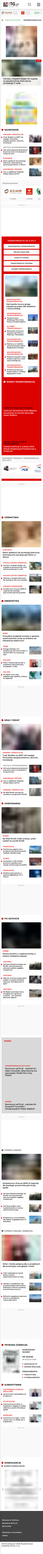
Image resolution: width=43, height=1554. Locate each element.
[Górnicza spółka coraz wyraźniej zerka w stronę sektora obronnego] (35, 1208)
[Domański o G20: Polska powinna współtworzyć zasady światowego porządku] (35, 862)
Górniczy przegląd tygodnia (18, 408)
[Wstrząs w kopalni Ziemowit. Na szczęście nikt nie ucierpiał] (35, 578)
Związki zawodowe (13, 586)
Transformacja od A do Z (17, 1066)
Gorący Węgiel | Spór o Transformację (15, 443)
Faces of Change (21, 258)
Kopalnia (7, 1415)
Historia (7, 962)
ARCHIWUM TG (30, 1364)
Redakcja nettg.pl (10, 1523)
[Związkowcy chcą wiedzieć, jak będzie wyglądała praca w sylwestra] (35, 1220)
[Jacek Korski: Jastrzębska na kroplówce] (35, 1393)
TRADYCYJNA (30, 1375)
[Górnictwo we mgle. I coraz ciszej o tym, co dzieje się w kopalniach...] (35, 1418)
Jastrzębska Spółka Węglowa (13, 1390)
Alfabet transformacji (21, 269)
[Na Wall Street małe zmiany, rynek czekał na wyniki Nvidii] (21, 820)
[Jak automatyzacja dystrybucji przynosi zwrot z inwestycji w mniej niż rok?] (35, 150)
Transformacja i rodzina (21, 263)
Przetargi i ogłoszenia (12, 1532)
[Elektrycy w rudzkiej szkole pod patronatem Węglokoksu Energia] (33, 343)
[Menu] (38, 4)
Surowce (7, 158)
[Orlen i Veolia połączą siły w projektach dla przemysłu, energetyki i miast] (35, 663)
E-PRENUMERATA (32, 1377)
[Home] (11, 4)
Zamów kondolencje (14, 1466)
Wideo (8, 1102)
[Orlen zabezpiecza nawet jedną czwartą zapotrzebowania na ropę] (35, 1275)
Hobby (6, 951)
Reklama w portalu (10, 1520)
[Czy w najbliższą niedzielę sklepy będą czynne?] (35, 172)
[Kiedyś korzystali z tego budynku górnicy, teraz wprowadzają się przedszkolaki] (33, 356)
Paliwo (6, 660)
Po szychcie (9, 1401)
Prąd (5, 633)
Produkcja (8, 847)
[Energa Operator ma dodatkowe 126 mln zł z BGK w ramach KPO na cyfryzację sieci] (35, 650)
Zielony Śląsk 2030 (21, 252)
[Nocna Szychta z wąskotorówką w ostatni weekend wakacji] (21, 935)
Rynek (6, 836)
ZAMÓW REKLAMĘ (32, 1367)
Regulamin (6, 1526)
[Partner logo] (13, 191)
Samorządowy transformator (21, 246)
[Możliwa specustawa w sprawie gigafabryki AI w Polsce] (35, 874)
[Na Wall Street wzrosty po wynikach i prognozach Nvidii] (35, 792)
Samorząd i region (12, 169)
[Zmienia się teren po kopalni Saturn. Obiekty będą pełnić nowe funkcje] (33, 369)
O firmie (13, 199)
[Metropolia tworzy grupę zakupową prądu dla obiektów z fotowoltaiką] (21, 286)
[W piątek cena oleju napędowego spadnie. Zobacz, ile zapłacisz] (35, 675)
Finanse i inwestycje (13, 134)
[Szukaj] (29, 5)
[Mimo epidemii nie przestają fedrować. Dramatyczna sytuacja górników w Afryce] (35, 161)
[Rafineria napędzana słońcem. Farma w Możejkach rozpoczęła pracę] (35, 1298)
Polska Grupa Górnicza (15, 563)
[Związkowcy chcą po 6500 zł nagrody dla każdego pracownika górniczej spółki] (35, 589)
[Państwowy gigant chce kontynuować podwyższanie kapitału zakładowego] (35, 850)
